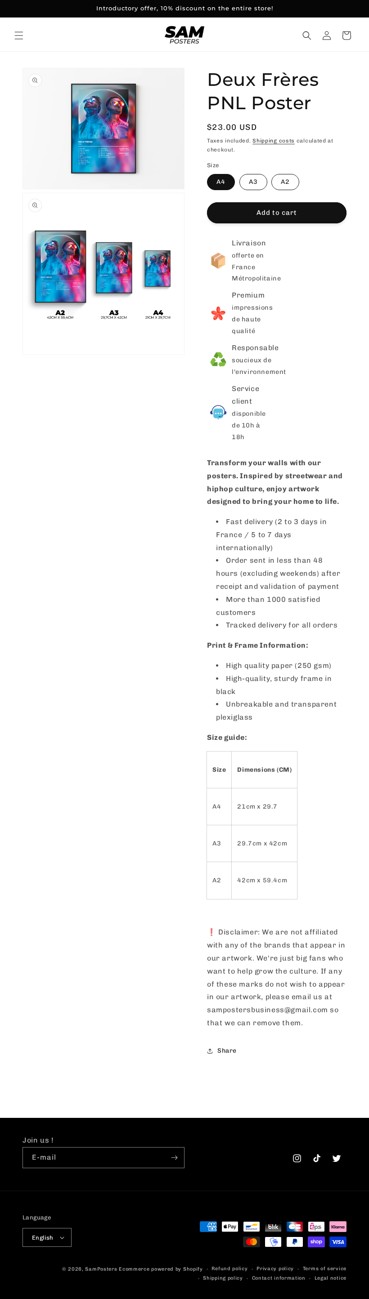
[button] (19, 35)
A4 (220, 182)
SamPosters (101, 1269)
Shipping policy (223, 1278)
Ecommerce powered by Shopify (161, 1269)
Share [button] (227, 1050)
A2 (285, 182)
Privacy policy (275, 1269)
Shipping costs (273, 141)
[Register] (174, 1157)
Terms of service (324, 1269)
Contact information (279, 1278)
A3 (253, 182)
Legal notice (330, 1278)
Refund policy (230, 1269)
